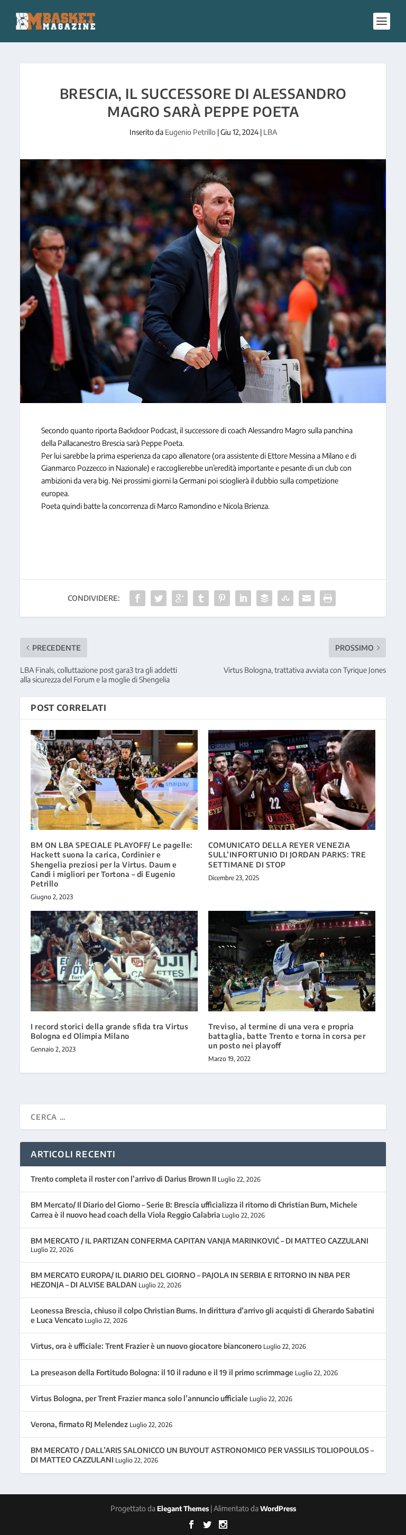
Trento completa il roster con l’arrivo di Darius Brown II (123, 1178)
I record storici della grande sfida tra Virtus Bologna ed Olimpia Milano (109, 1031)
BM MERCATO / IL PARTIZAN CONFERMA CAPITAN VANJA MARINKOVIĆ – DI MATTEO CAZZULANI (199, 1240)
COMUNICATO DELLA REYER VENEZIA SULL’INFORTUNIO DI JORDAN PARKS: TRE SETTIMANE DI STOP (287, 854)
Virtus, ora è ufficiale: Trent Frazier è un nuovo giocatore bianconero (146, 1345)
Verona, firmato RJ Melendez (79, 1424)
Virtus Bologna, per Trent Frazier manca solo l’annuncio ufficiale (139, 1398)
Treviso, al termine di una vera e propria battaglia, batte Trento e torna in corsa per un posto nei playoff (286, 1036)
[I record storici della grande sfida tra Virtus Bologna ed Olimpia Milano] (114, 961)
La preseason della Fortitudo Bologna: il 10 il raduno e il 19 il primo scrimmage (162, 1372)
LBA (270, 131)
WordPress (278, 1508)
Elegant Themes (183, 1508)
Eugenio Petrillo (190, 131)
